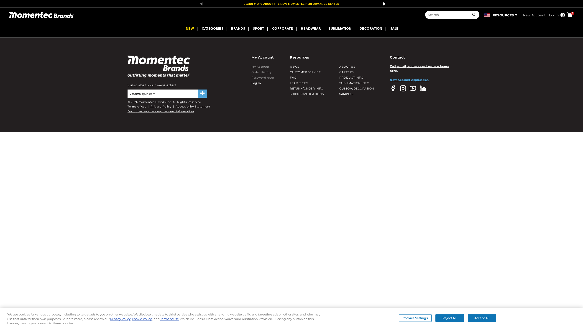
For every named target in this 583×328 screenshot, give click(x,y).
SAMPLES (346, 94)
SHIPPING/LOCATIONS (307, 94)
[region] (291, 318)
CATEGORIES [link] (212, 29)
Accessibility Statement (193, 106)
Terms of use (137, 106)
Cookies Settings (415, 318)
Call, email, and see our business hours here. (419, 68)
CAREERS (346, 72)
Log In (256, 83)
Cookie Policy (142, 319)
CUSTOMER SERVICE (305, 72)
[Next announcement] (383, 4)
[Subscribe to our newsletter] (202, 94)
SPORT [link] (258, 29)
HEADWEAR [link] (311, 29)
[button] (475, 14)
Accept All (481, 318)
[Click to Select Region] (487, 15)
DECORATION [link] (371, 29)
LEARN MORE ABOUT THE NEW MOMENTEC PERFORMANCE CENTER (291, 3)
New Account (534, 15)
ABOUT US (347, 66)
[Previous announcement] (200, 4)
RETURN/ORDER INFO (306, 88)
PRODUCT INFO (351, 77)
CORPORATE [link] (282, 29)
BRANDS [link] (238, 29)
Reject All (449, 318)
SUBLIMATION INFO (354, 83)
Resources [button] (503, 15)
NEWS (294, 66)
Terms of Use (169, 319)
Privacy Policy (161, 106)
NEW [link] (190, 29)
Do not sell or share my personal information (161, 111)
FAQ (293, 77)
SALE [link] (394, 29)
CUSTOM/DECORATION (356, 88)
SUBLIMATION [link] (340, 29)
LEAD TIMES (299, 83)
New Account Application (409, 80)
